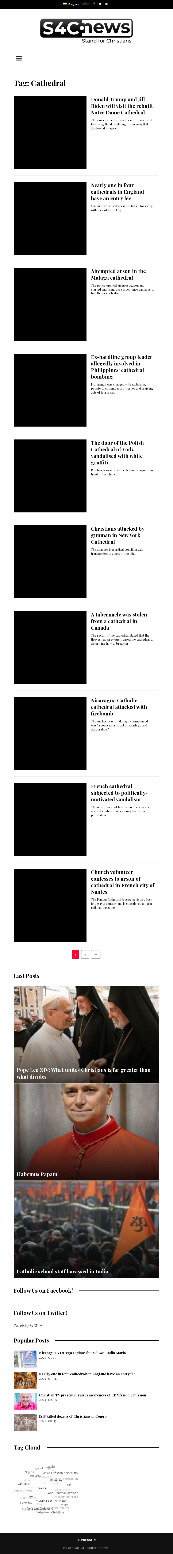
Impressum (86, 1540)
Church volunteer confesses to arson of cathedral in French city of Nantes (122, 882)
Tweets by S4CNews (29, 1325)
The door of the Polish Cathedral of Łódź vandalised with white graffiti (117, 452)
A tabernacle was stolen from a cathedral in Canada (119, 621)
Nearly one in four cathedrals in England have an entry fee (117, 192)
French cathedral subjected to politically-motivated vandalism (119, 793)
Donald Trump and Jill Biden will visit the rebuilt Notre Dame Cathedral (122, 106)
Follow (85, 3)
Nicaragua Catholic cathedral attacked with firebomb (119, 707)
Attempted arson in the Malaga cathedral (118, 274)
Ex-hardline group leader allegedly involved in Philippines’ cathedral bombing (121, 366)
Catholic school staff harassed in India (62, 1271)
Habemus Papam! (38, 1174)
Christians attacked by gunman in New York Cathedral (117, 535)
